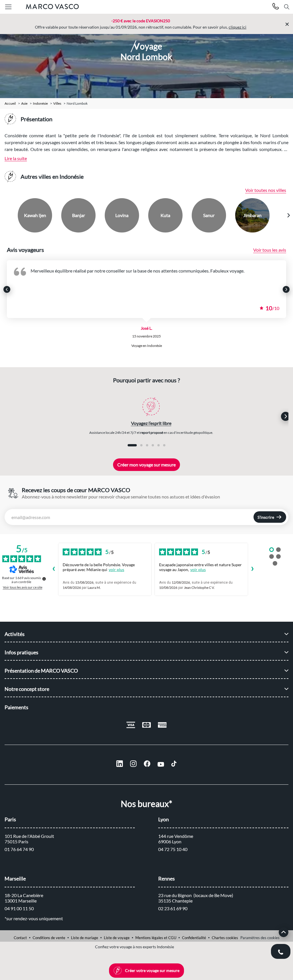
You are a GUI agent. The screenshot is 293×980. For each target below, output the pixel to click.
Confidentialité (194, 937)
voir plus (116, 569)
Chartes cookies (225, 937)
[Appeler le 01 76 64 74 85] (275, 7)
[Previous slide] (5, 215)
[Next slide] (288, 215)
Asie (24, 104)
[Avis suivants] (253, 569)
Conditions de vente (49, 937)
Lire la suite (16, 158)
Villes (57, 104)
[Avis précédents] (54, 569)
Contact (20, 937)
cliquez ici (237, 27)
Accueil (10, 104)
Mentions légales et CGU (155, 937)
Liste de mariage (84, 937)
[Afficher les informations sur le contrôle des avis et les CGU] (44, 579)
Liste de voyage (117, 937)
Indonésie (40, 104)
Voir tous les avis (269, 250)
